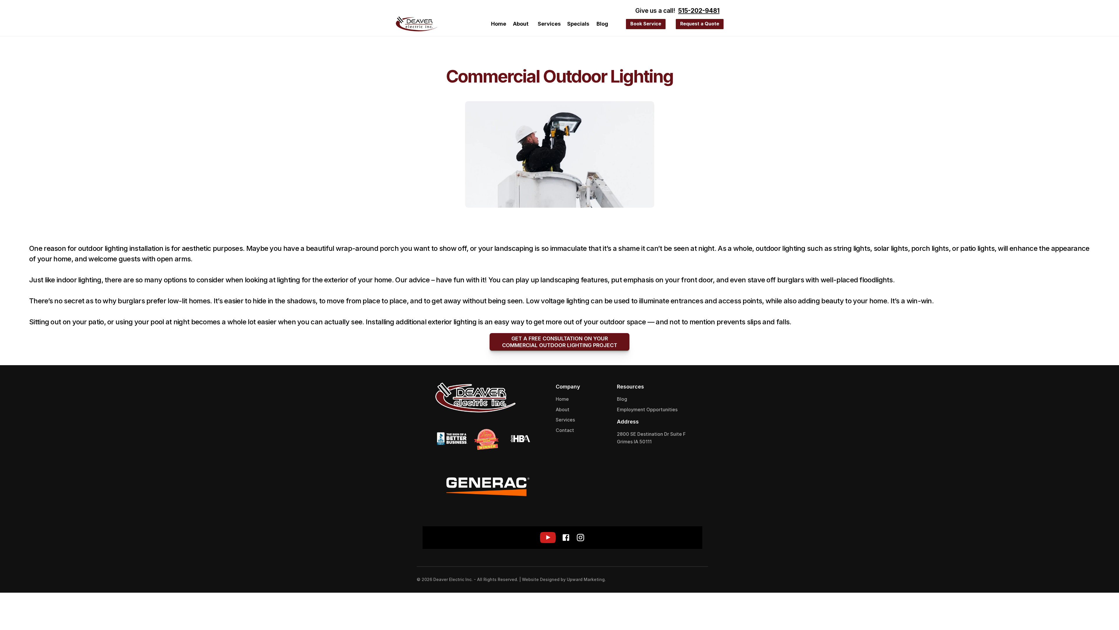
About (521, 24)
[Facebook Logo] (687, 579)
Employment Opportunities (647, 409)
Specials (578, 24)
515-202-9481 (698, 10)
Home (498, 24)
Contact (565, 430)
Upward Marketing (586, 579)
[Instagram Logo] (699, 579)
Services (549, 24)
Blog (602, 24)
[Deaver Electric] (416, 24)
